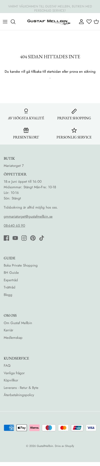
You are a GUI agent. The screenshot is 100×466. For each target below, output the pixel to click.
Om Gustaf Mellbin (18, 323)
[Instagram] (24, 238)
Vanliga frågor (14, 373)
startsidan (54, 71)
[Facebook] (6, 238)
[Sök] (15, 22)
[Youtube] (15, 238)
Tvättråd (9, 287)
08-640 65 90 (14, 225)
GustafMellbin (45, 446)
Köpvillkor (11, 380)
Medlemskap (13, 337)
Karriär (8, 330)
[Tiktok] (41, 238)
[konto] (81, 22)
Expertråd (11, 280)
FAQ (7, 365)
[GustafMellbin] (49, 21)
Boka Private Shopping (21, 265)
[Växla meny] (5, 22)
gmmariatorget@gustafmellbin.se (28, 216)
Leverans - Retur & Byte (21, 387)
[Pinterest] (33, 238)
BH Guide (11, 272)
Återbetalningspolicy (19, 394)
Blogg (8, 294)
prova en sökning (83, 71)
